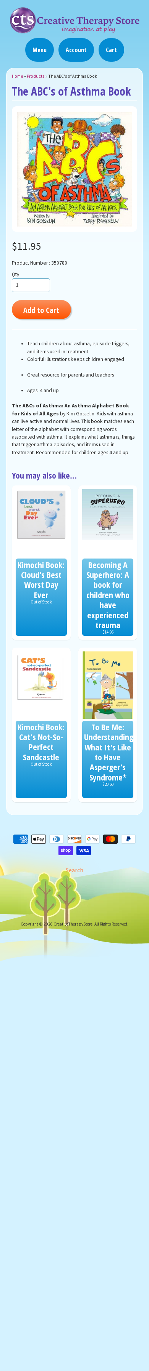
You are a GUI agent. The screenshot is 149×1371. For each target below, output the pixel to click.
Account (76, 50)
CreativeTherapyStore (72, 924)
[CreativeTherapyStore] (74, 30)
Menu (39, 50)
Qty (15, 274)
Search (74, 870)
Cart (111, 50)
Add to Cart (41, 310)
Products (35, 76)
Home (17, 76)
